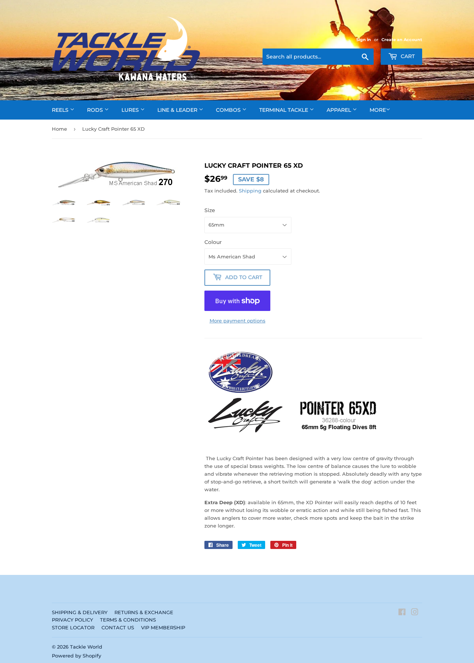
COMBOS (229, 110)
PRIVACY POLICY (72, 620)
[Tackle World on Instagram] (414, 613)
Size (209, 210)
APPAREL (340, 110)
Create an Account (401, 39)
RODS (95, 110)
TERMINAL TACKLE (284, 110)
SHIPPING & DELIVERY (79, 612)
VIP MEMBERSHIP (163, 627)
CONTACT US (117, 627)
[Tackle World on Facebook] (402, 613)
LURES (130, 110)
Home (59, 129)
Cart (407, 56)
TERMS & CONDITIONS (128, 620)
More (378, 110)
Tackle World (86, 647)
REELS (61, 110)
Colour (213, 242)
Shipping (250, 191)
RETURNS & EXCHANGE (143, 612)
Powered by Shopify (76, 656)
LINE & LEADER (178, 110)
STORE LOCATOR (73, 627)
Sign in (363, 39)
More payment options (238, 321)
